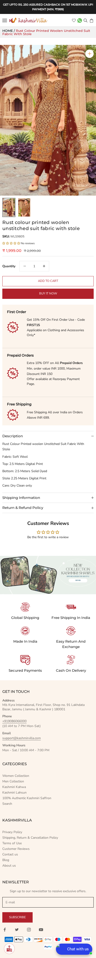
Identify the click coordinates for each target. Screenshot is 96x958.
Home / (9, 31)
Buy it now (48, 293)
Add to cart (48, 281)
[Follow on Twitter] (16, 929)
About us (9, 865)
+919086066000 (14, 721)
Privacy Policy (12, 832)
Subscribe (17, 917)
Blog (5, 860)
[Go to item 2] (24, 207)
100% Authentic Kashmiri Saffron (26, 798)
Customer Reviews (16, 849)
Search (7, 803)
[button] (11, 243)
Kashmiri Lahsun (14, 792)
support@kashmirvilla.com (21, 738)
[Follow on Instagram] (29, 929)
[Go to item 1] (8, 207)
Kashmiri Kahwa (14, 787)
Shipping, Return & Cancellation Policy (30, 837)
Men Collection (13, 781)
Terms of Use (12, 843)
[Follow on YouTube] (41, 929)
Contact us (10, 854)
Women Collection (15, 776)
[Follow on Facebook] (4, 929)
